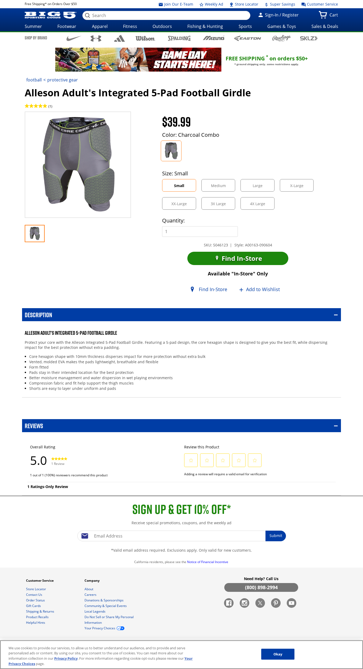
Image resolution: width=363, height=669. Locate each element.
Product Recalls (37, 617)
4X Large (262, 205)
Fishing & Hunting (205, 26)
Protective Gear (62, 80)
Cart (334, 16)
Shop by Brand (36, 37)
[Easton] (247, 38)
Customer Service (322, 4)
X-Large (301, 187)
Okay (277, 654)
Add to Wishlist (263, 289)
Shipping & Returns (40, 611)
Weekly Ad (213, 4)
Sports (245, 26)
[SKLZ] (309, 38)
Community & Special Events (106, 606)
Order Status (36, 600)
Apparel (100, 26)
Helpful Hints (36, 622)
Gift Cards (34, 606)
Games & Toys (281, 26)
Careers (91, 594)
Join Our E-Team (178, 4)
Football (34, 80)
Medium (223, 187)
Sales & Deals (324, 26)
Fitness (130, 26)
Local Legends (95, 611)
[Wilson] (145, 38)
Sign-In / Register (281, 15)
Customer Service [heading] (40, 580)
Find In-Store (241, 258)
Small (184, 187)
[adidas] (119, 38)
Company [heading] (92, 580)
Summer (33, 26)
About (89, 589)
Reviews (34, 426)
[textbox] (181, 536)
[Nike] (74, 38)
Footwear (66, 26)
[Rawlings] (281, 38)
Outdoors (162, 26)
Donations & (104, 600)
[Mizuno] (213, 38)
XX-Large (183, 205)
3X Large (223, 205)
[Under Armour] (96, 38)
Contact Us (34, 594)
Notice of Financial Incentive (208, 562)
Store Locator (246, 4)
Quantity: (173, 220)
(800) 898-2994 (261, 587)
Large (262, 187)
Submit (275, 535)
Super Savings (282, 4)
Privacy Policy (66, 658)
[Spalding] (179, 38)
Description (38, 315)
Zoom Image (43, 119)
